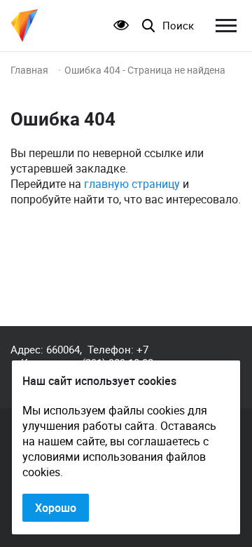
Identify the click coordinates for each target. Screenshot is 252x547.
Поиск (178, 25)
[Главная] (24, 25)
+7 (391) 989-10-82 (117, 356)
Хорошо (55, 507)
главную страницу (132, 183)
